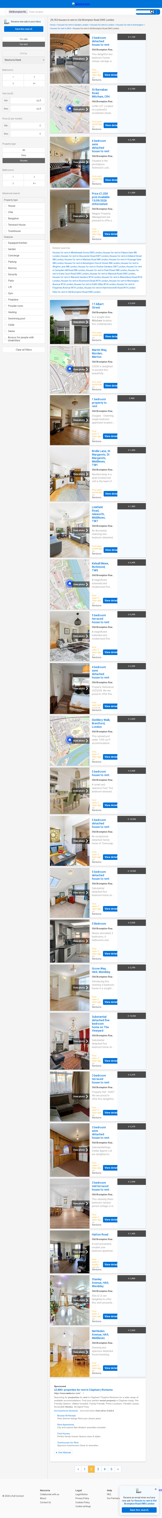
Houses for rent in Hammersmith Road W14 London (110, 287)
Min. (6, 100)
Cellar (11, 324)
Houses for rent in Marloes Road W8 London (86, 259)
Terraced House (17, 224)
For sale (24, 39)
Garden (12, 249)
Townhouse (14, 231)
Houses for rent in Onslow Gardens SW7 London (101, 266)
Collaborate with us (49, 1494)
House (11, 205)
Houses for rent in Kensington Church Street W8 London (92, 263)
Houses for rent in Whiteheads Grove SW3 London (77, 252)
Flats (23, 155)
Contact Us (45, 1502)
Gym (10, 293)
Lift (10, 287)
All (23, 150)
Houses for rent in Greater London (73, 25)
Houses (24, 160)
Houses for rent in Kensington (129, 25)
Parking (12, 261)
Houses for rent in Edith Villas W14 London (95, 284)
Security (12, 274)
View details (112, 74)
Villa (10, 212)
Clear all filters (24, 349)
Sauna (11, 331)
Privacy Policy (82, 1498)
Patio (11, 280)
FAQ (109, 1494)
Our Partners (113, 1498)
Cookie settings (83, 1506)
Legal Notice (81, 1494)
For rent (24, 44)
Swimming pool (16, 318)
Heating (12, 312)
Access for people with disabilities (21, 339)
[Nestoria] (81, 4)
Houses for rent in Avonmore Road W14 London (84, 281)
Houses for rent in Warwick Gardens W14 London (77, 277)
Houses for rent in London (102, 25)
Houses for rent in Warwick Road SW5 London (112, 273)
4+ (34, 83)
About (43, 1498)
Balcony (12, 268)
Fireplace (13, 299)
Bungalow (13, 218)
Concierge (13, 255)
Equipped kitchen (17, 242)
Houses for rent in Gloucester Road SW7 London (85, 256)
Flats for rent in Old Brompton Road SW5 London (77, 292)
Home (53, 25)
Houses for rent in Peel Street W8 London (106, 270)
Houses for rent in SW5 (60, 28)
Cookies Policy (82, 1502)
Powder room (15, 305)
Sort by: (24, 53)
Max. (6, 108)
